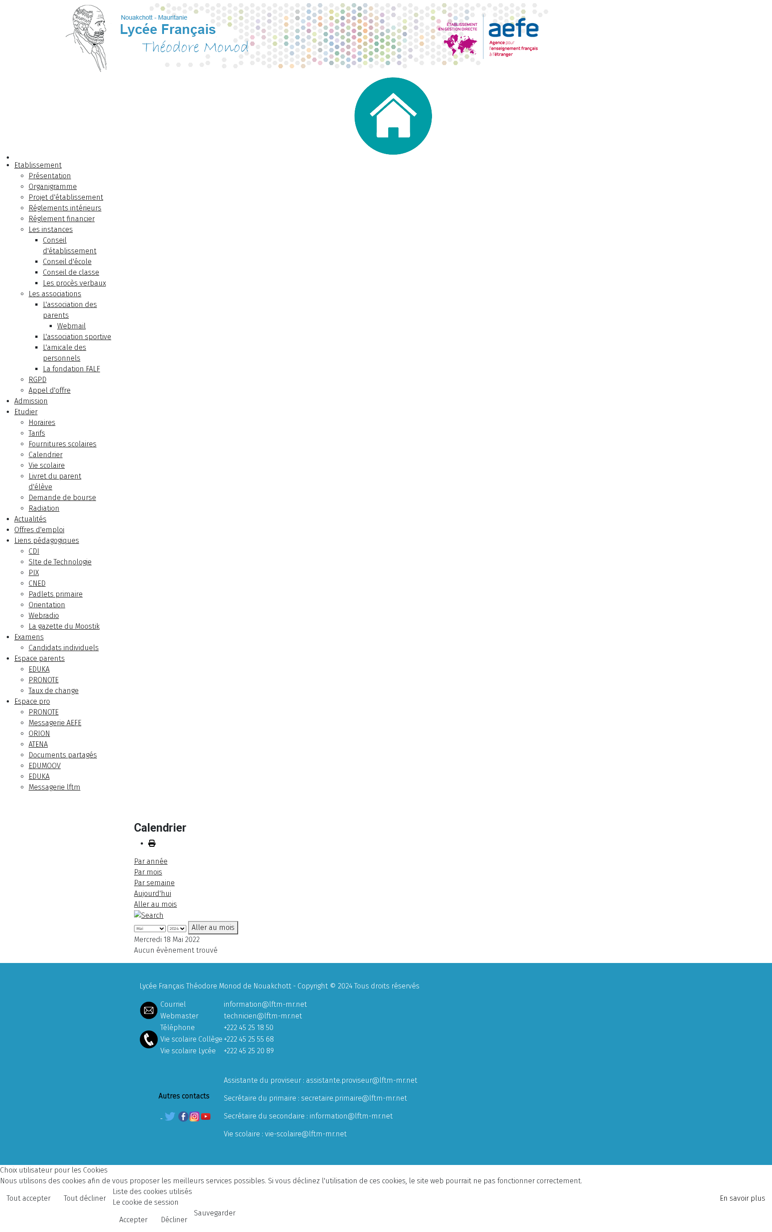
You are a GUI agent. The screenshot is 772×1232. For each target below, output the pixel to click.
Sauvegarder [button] (214, 1213)
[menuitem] (38, 165)
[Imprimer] (151, 843)
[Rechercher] (149, 915)
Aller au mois (155, 904)
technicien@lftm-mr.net (263, 1016)
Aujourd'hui (152, 893)
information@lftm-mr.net (265, 1004)
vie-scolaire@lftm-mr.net (306, 1134)
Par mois (148, 872)
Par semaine (154, 883)
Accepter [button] (133, 1219)
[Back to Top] (756, 1215)
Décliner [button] (174, 1219)
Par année (151, 861)
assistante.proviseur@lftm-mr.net (361, 1080)
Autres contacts (184, 1096)
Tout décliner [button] (85, 1198)
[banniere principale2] (386, 36)
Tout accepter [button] (28, 1198)
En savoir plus (742, 1198)
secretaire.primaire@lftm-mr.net (354, 1098)
